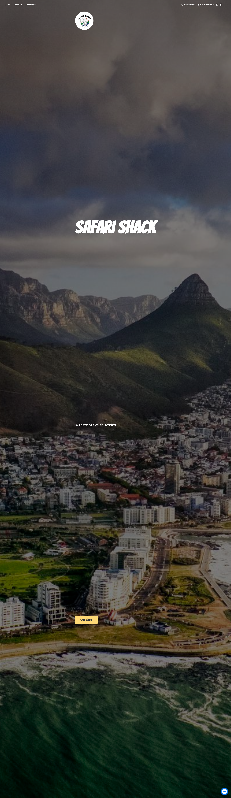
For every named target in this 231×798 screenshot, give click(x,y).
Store (7, 4)
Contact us (30, 4)
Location (18, 4)
